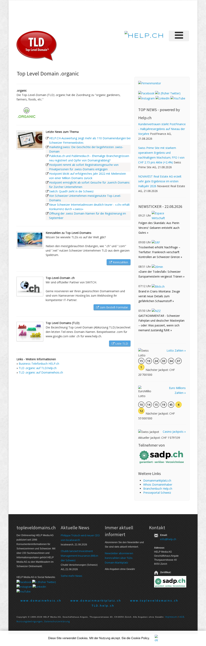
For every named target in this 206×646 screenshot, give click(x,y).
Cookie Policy (140, 638)
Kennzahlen (120, 262)
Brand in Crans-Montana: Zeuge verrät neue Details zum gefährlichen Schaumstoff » (159, 296)
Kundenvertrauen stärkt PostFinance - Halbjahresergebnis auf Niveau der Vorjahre (162, 129)
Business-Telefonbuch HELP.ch (39, 363)
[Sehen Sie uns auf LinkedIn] (163, 98)
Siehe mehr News (71, 576)
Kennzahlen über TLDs (119, 558)
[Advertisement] (120, 15)
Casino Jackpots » (174, 431)
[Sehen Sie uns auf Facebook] (146, 93)
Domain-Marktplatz (116, 562)
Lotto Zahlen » (176, 350)
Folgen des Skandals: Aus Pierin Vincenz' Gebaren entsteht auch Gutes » (158, 227)
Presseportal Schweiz (157, 492)
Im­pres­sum (171, 616)
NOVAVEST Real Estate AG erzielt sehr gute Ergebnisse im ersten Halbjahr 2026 (159, 181)
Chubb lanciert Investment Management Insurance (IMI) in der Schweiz (79, 555)
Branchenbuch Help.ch (157, 488)
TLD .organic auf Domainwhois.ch (41, 372)
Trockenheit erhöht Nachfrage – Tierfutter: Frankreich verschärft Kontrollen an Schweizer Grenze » (160, 252)
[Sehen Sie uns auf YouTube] (177, 98)
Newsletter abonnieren (119, 553)
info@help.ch (168, 539)
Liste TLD (121, 343)
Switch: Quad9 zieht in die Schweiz (71, 191)
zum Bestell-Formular (113, 307)
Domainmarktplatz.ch (157, 480)
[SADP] (162, 456)
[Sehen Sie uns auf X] (167, 93)
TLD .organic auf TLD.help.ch (38, 368)
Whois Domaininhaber (157, 484)
